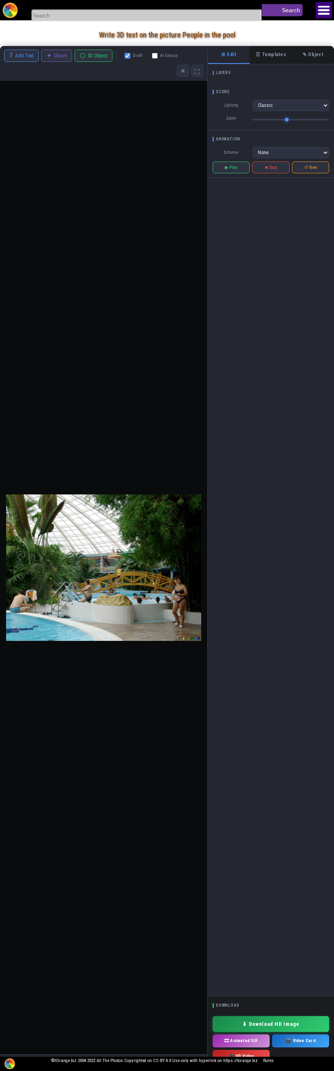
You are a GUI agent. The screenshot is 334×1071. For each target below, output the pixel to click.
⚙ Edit (228, 54)
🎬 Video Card (301, 1040)
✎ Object (313, 54)
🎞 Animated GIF (241, 1040)
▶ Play (231, 167)
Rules (268, 1060)
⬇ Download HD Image (270, 1024)
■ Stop (271, 167)
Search (291, 10)
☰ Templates (271, 54)
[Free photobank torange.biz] (10, 10)
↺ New (310, 167)
